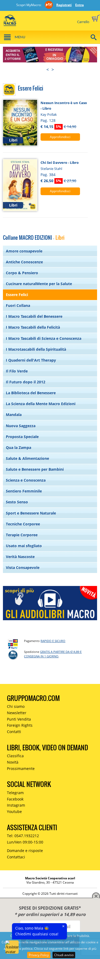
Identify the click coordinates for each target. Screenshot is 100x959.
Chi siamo (16, 706)
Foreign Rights (20, 725)
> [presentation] (52, 69)
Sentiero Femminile (24, 491)
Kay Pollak (49, 114)
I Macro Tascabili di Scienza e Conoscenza (43, 338)
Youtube (14, 811)
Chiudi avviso (64, 955)
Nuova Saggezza (20, 425)
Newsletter (16, 712)
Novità (12, 762)
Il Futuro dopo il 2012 (25, 381)
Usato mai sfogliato (24, 545)
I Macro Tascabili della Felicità (33, 327)
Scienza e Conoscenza (26, 480)
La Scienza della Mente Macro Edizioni (40, 403)
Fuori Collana (18, 305)
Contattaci (16, 856)
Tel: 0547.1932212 (23, 835)
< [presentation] (47, 69)
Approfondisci (60, 137)
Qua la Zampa (18, 447)
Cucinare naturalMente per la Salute (39, 283)
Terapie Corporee (22, 534)
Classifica (15, 755)
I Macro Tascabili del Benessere (34, 316)
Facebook (15, 799)
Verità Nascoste (20, 556)
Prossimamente (21, 768)
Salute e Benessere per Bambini (35, 469)
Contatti (14, 731)
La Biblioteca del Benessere (31, 392)
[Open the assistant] (12, 947)
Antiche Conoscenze (24, 261)
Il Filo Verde (17, 371)
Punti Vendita (19, 719)
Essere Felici (17, 294)
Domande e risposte (25, 850)
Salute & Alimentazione (27, 458)
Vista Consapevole (22, 567)
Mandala (14, 414)
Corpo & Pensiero (22, 272)
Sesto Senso (17, 501)
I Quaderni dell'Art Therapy (31, 360)
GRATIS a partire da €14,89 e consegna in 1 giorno (53, 654)
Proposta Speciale (22, 436)
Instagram (16, 805)
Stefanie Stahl (51, 168)
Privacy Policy (39, 955)
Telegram (15, 792)
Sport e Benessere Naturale (31, 513)
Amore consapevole (24, 251)
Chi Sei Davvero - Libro (60, 162)
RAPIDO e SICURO (53, 641)
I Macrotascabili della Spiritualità (36, 349)
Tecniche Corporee (23, 523)
